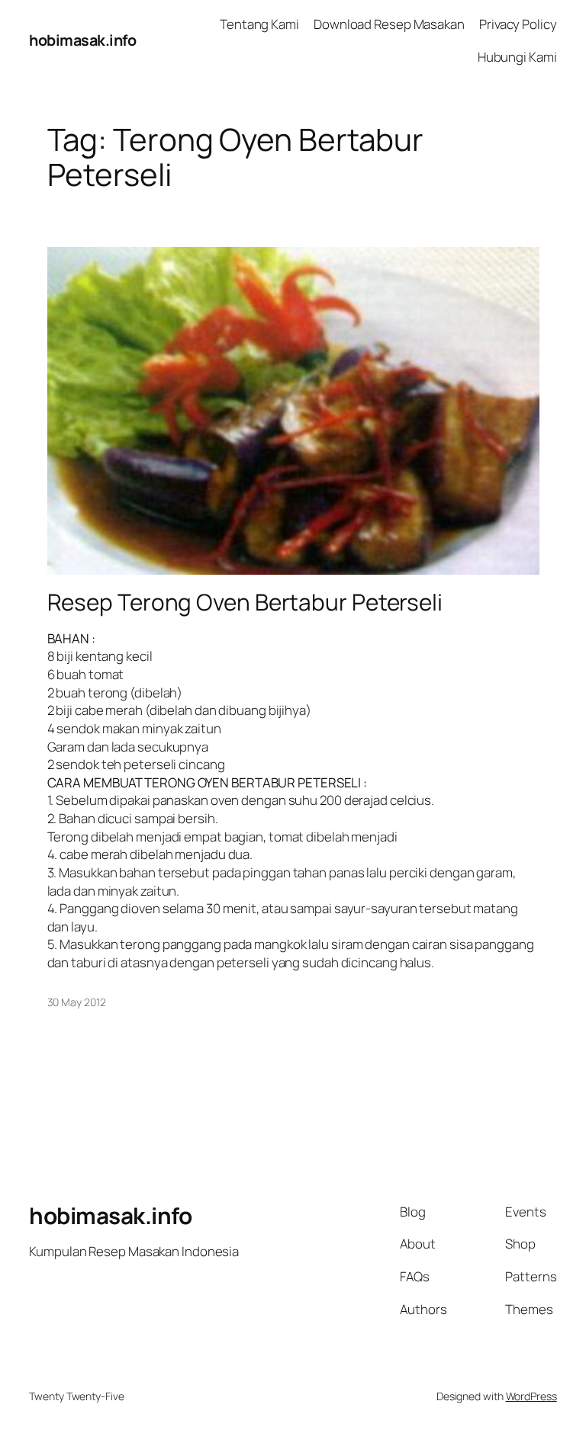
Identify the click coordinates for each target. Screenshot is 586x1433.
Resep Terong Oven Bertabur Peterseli (245, 601)
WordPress (531, 1396)
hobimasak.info (82, 40)
